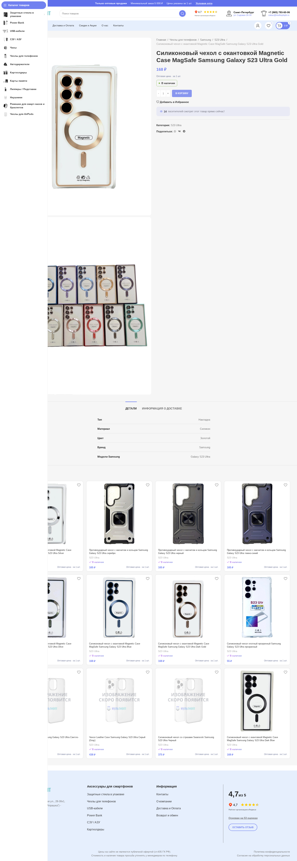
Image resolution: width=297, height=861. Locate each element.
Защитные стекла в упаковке (105, 794)
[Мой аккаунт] (257, 25)
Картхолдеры (95, 829)
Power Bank (94, 815)
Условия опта (204, 3)
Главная (161, 39)
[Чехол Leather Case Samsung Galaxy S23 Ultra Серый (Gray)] (119, 701)
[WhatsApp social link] (175, 131)
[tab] (131, 407)
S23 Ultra (219, 39)
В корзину (181, 93)
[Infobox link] (240, 13)
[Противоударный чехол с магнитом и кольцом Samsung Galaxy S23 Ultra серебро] (119, 513)
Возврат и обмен (167, 815)
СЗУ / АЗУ (93, 822)
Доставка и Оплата (168, 808)
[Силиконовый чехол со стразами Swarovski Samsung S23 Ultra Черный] (188, 701)
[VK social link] (179, 131)
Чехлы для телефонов (183, 39)
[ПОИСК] (182, 13)
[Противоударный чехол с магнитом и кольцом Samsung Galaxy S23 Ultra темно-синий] (257, 513)
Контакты (162, 794)
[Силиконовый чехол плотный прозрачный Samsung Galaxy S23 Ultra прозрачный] (257, 607)
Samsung (205, 39)
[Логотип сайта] (206, 13)
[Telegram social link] (184, 131)
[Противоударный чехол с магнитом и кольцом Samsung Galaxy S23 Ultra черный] (188, 513)
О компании (164, 801)
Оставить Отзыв (242, 827)
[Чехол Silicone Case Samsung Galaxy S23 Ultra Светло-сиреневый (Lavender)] (50, 701)
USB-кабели (95, 808)
